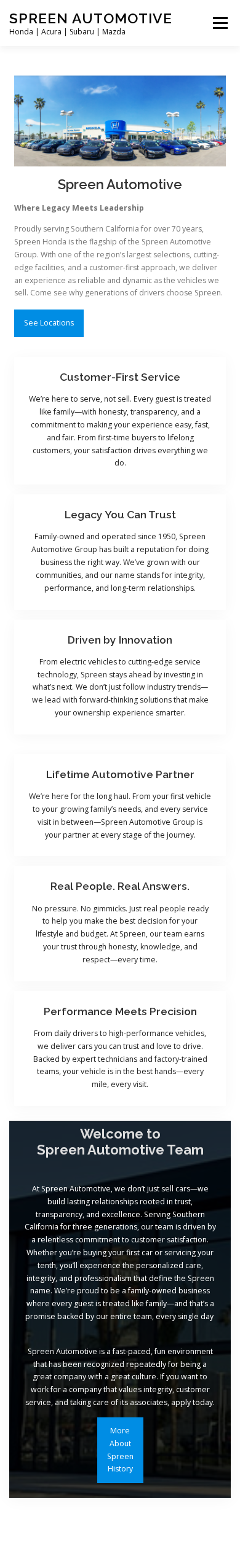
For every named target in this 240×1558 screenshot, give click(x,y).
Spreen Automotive (90, 18)
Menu (219, 23)
